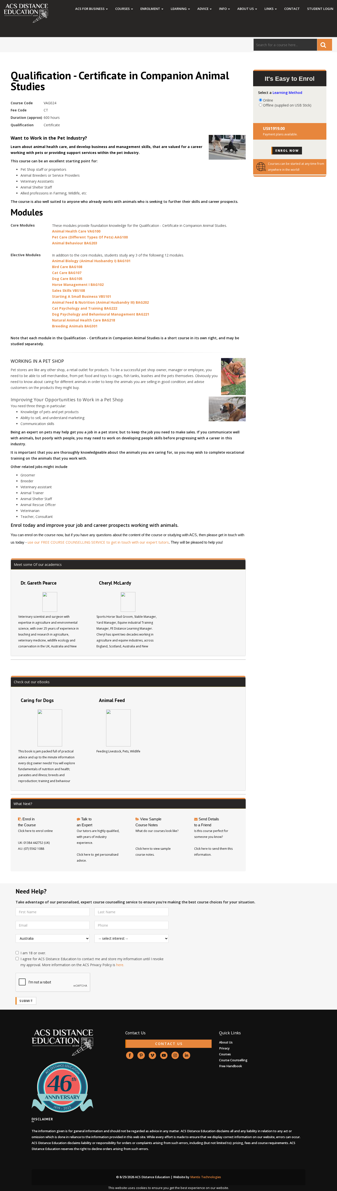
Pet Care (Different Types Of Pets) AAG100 (90, 237)
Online (268, 100)
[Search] (324, 45)
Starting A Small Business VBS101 (81, 296)
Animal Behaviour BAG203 (74, 243)
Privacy (224, 1048)
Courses (123, 8)
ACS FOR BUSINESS (90, 8)
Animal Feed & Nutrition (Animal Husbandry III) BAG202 (100, 302)
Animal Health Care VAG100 (76, 231)
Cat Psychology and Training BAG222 (84, 308)
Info (223, 8)
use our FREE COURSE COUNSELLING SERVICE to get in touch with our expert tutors (98, 542)
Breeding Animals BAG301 (74, 326)
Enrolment (150, 8)
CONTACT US (169, 1043)
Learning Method (287, 92)
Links (269, 8)
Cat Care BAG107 (66, 272)
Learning (179, 8)
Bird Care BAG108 (67, 266)
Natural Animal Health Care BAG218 (83, 320)
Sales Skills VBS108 (68, 290)
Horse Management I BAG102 (78, 284)
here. (120, 964)
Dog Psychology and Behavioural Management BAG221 (100, 314)
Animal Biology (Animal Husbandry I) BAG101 (91, 260)
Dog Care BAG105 (67, 278)
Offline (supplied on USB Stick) (287, 105)
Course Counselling (233, 1060)
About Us (246, 8)
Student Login (320, 8)
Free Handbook (230, 1066)
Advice (203, 8)
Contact (292, 8)
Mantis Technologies (205, 1177)
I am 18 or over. (33, 953)
